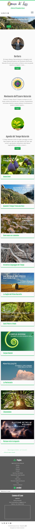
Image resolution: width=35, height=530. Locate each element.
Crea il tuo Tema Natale (18, 473)
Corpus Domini (8, 353)
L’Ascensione (7, 412)
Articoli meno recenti (9, 452)
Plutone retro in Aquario (11, 441)
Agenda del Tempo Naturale (18, 463)
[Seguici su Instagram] (7, 13)
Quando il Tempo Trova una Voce (13, 206)
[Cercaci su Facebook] (3, 13)
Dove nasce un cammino (11, 235)
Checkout (18, 469)
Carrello (17, 467)
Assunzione (7, 177)
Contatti (17, 471)
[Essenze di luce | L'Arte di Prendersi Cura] (17, 3)
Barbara (17, 465)
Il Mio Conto (17, 479)
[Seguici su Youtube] (8, 13)
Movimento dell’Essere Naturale (18, 481)
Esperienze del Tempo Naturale (18, 475)
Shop (17, 483)
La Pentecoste (7, 382)
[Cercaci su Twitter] (5, 13)
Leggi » (17, 68)
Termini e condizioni (17, 485)
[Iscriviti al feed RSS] (2, 13)
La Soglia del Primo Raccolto (12, 294)
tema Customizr (20, 528)
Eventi (17, 477)
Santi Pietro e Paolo (9, 324)
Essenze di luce (15, 526)
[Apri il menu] (32, 12)
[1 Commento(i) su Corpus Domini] (33, 336)
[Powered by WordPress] (26, 525)
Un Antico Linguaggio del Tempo (13, 265)
